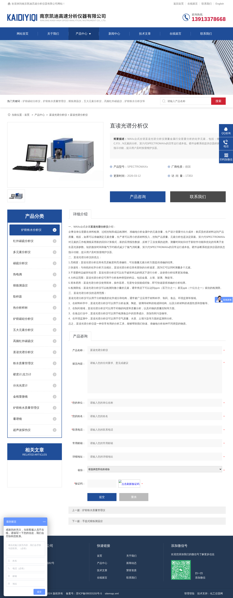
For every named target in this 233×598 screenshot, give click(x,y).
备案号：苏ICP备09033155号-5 (84, 593)
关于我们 (53, 33)
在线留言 (192, 3)
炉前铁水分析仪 (31, 229)
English (220, 3)
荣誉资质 (131, 570)
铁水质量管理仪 (23, 363)
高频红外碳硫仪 (23, 341)
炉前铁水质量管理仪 (26, 407)
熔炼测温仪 (20, 285)
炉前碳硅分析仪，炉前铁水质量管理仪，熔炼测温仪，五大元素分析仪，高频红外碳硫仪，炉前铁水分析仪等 (84, 101)
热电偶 (17, 274)
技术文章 (145, 33)
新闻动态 (131, 563)
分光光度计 (20, 385)
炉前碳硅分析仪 (23, 318)
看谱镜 (17, 418)
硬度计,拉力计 (22, 374)
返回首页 (178, 3)
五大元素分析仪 (23, 329)
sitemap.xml (112, 593)
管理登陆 (189, 593)
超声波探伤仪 (22, 429)
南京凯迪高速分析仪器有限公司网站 (42, 3)
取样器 (17, 296)
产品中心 (81, 33)
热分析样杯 (20, 307)
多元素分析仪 (22, 252)
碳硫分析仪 (20, 263)
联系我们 (207, 3)
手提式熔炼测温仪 (92, 521)
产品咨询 (138, 196)
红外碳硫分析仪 (23, 241)
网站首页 (22, 33)
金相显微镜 (20, 396)
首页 (27, 114)
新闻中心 (114, 33)
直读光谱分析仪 (58, 114)
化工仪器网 (216, 593)
